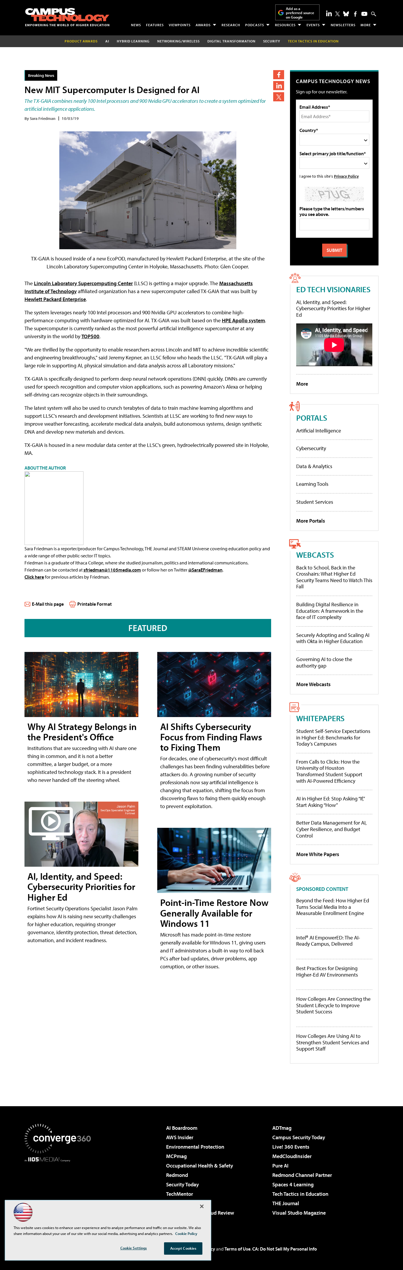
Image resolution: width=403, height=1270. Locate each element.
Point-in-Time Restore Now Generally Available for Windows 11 (214, 912)
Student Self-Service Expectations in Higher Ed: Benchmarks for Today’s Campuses (333, 737)
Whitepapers (320, 718)
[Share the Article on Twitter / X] (278, 96)
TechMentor (179, 1193)
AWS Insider (179, 1137)
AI (107, 41)
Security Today (182, 1184)
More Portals (310, 520)
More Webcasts (313, 684)
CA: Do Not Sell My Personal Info (284, 1249)
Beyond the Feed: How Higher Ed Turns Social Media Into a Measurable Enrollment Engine (332, 906)
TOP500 (90, 336)
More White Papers (317, 854)
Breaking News (41, 75)
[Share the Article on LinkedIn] (278, 85)
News (136, 25)
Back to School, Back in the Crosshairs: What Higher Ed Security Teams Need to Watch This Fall (334, 577)
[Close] (201, 1206)
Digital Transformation (231, 41)
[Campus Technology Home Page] (67, 17)
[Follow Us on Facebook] (355, 14)
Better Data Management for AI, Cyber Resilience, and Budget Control (331, 829)
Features (155, 25)
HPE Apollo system (243, 320)
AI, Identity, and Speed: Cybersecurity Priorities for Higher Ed (81, 886)
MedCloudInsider (292, 1156)
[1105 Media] (59, 1192)
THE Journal (285, 1203)
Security (271, 41)
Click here (34, 577)
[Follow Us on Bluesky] (346, 14)
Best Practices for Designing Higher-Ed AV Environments (327, 971)
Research (231, 25)
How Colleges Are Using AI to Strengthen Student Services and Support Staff (332, 1042)
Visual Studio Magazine (299, 1212)
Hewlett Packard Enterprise (55, 299)
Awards (203, 25)
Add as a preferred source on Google (300, 12)
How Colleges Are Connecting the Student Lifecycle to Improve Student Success (333, 1005)
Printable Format (94, 604)
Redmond (177, 1175)
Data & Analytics (314, 466)
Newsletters (343, 25)
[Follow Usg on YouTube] (364, 14)
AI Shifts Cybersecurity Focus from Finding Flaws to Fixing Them (211, 737)
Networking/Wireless (178, 41)
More (366, 25)
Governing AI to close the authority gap (324, 662)
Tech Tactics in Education (300, 1193)
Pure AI (280, 1165)
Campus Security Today (298, 1137)
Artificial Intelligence (318, 430)
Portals (311, 417)
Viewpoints (180, 25)
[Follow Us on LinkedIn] (329, 13)
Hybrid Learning (133, 41)
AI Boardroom (181, 1127)
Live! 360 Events (290, 1146)
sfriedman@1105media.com (112, 570)
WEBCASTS (315, 554)
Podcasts (254, 25)
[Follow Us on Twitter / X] (337, 13)
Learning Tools (312, 483)
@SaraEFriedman (205, 570)
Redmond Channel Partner (302, 1175)
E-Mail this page (48, 604)
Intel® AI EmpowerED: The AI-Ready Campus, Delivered (328, 940)
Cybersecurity (311, 448)
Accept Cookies (183, 1248)
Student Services (314, 501)
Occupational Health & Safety (199, 1165)
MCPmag (176, 1156)
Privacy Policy (346, 176)
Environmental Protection (195, 1146)
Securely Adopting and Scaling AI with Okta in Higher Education (332, 638)
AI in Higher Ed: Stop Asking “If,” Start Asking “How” (330, 801)
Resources (285, 25)
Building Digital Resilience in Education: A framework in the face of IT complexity (329, 610)
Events (313, 25)
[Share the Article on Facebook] (278, 74)
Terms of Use (237, 1249)
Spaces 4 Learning (293, 1184)
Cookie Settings (133, 1248)
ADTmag (281, 1127)
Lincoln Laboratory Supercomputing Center (83, 283)
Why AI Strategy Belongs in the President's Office (82, 732)
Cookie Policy (186, 1233)
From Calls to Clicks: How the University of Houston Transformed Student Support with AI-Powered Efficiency (329, 771)
